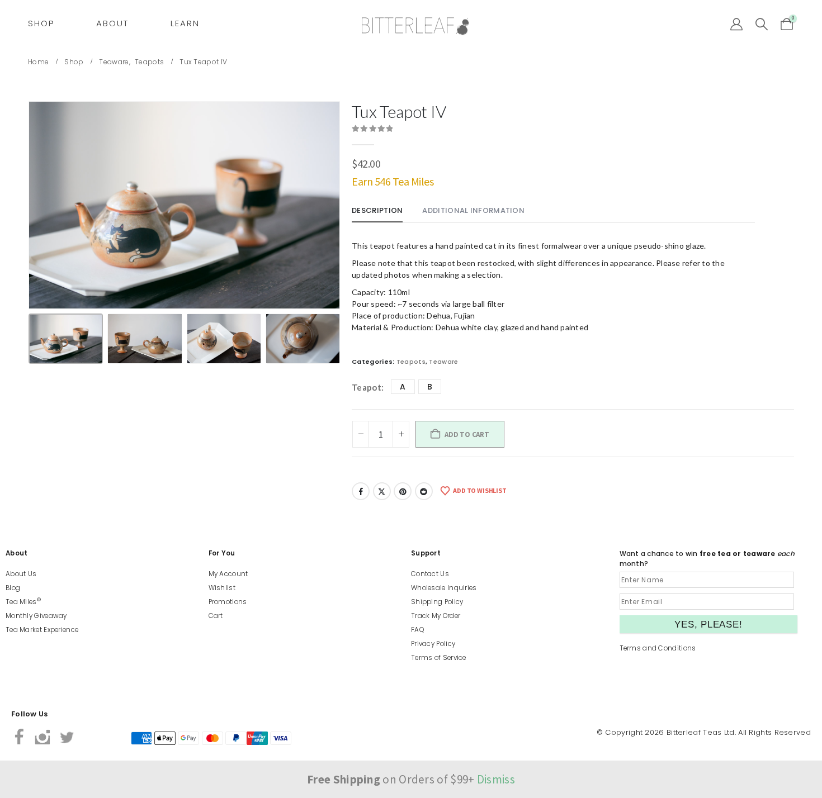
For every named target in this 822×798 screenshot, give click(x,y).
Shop (41, 23)
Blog (13, 587)
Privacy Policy (433, 643)
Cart (216, 615)
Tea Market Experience (42, 629)
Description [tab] (377, 210)
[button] (761, 24)
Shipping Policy (437, 601)
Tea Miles (23, 601)
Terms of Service (438, 657)
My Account (228, 573)
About (112, 23)
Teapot (366, 387)
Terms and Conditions (658, 648)
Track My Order (435, 615)
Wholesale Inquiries (444, 587)
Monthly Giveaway (36, 615)
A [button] (402, 386)
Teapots (411, 361)
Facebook (361, 491)
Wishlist (222, 587)
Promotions (228, 601)
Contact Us (430, 573)
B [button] (429, 386)
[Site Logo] (415, 26)
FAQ (417, 629)
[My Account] (736, 24)
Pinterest (403, 491)
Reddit (424, 491)
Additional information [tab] (473, 210)
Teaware (443, 361)
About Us (21, 573)
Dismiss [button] (496, 779)
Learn (185, 23)
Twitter (382, 491)
